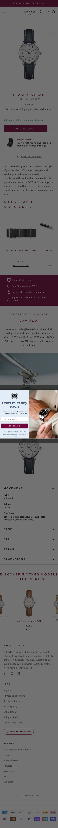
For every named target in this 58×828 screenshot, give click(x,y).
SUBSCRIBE (14, 426)
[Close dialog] (56, 391)
